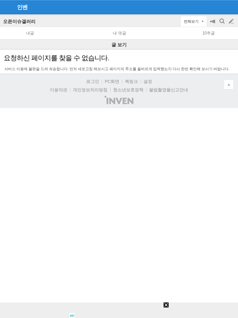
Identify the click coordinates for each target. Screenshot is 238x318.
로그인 (92, 81)
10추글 (208, 33)
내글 (30, 33)
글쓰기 (232, 21)
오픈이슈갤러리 (19, 21)
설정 (147, 81)
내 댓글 (119, 33)
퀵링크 (131, 81)
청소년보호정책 (128, 89)
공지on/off (213, 24)
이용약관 (58, 89)
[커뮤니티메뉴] (6, 7)
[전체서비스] (231, 6)
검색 (222, 24)
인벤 (22, 7)
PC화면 (112, 81)
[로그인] (219, 6)
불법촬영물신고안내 (168, 89)
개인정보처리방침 (90, 89)
